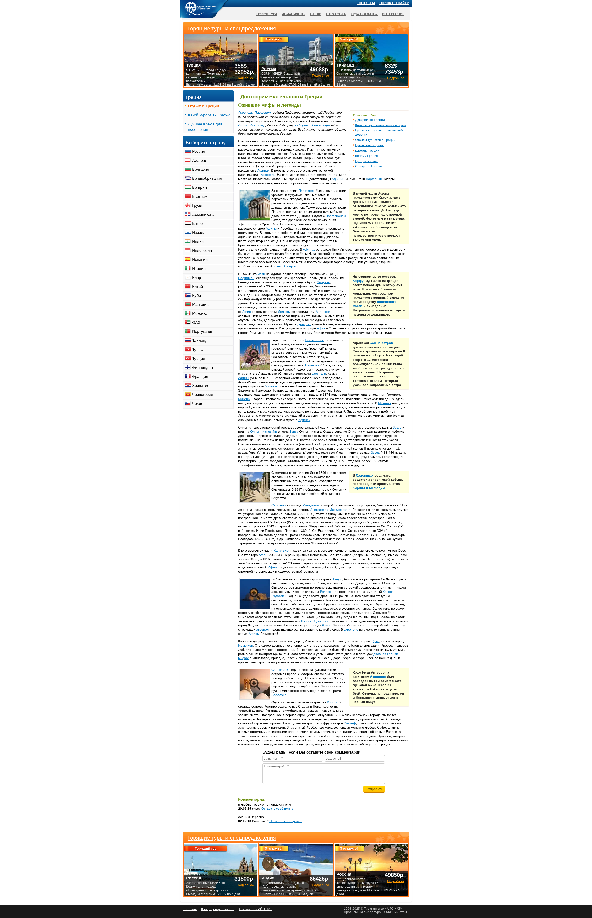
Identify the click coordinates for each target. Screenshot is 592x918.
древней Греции (385, 654)
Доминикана (203, 214)
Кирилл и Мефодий (369, 488)
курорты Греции (367, 150)
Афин (260, 274)
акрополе (351, 629)
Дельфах (304, 324)
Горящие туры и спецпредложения (232, 838)
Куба (196, 295)
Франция (200, 376)
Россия (198, 151)
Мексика (199, 313)
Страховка (336, 14)
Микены (271, 386)
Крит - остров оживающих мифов (380, 125)
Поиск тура (266, 14)
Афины (337, 179)
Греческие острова (369, 145)
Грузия (198, 205)
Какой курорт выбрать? (209, 115)
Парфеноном (336, 216)
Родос (337, 579)
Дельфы (284, 311)
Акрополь (245, 112)
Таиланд (199, 340)
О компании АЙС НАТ (255, 909)
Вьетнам (199, 196)
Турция (198, 358)
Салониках (364, 475)
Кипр (196, 277)
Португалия (202, 331)
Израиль (200, 232)
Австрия (199, 160)
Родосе (325, 591)
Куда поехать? (364, 14)
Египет (198, 223)
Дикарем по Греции (370, 120)
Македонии (311, 505)
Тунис (197, 349)
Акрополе (378, 676)
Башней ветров (284, 266)
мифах (243, 658)
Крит (376, 641)
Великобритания (207, 178)
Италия (199, 268)
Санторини (279, 670)
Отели (315, 14)
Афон (263, 555)
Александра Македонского (330, 509)
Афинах (263, 170)
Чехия (197, 403)
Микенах (384, 403)
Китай (197, 286)
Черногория (202, 394)
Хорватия (200, 385)
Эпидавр (323, 282)
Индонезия (202, 250)
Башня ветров (381, 343)
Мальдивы (201, 304)
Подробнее (245, 885)
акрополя (319, 373)
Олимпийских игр (251, 125)
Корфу (358, 281)
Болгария (200, 169)
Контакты (366, 3)
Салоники (278, 505)
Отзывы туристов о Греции (375, 140)
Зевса (397, 427)
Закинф (350, 723)
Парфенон (263, 112)
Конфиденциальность (217, 909)
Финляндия (202, 367)
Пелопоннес (314, 340)
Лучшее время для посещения (205, 127)
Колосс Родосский (314, 621)
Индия (198, 241)
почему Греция (366, 156)
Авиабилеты (293, 14)
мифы (268, 105)
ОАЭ (196, 322)
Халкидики (282, 550)
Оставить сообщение (277, 808)
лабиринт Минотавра (312, 125)
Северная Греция (368, 166)
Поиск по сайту (394, 3)
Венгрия (199, 187)
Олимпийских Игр (263, 431)
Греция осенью (366, 161)
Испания (200, 259)
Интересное (393, 14)
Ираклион (245, 645)
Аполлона (323, 311)
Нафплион (246, 278)
